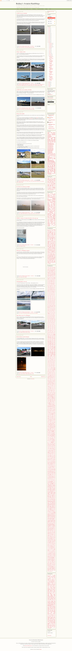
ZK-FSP (49, 445)
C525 (31, 84)
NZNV (54, 184)
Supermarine (51, 221)
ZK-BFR (52, 397)
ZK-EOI (49, 434)
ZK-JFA (49, 463)
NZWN (33, 47)
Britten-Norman (53, 200)
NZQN (26, 373)
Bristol (52, 199)
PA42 (54, 258)
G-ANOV (54, 314)
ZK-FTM (51, 445)
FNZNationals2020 (50, 152)
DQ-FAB (54, 305)
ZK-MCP (49, 486)
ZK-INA (51, 459)
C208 (27, 181)
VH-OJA (48, 373)
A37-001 (49, 278)
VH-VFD (54, 377)
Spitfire (54, 261)
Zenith (52, 224)
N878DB (54, 343)
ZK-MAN (19, 182)
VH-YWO (53, 389)
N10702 (50, 334)
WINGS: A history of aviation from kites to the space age (27, 218)
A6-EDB (51, 281)
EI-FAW (53, 309)
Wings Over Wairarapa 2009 (51, 170)
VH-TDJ (52, 376)
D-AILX (51, 302)
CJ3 (38, 84)
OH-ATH (50, 357)
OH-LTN (54, 359)
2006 (49, 85)
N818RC (52, 342)
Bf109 (48, 239)
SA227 (50, 260)
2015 (49, 36)
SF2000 (54, 260)
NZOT (53, 185)
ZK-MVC (49, 493)
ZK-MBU (54, 484)
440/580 (54, 229)
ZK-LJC (54, 477)
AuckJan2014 (53, 134)
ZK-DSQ (48, 420)
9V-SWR (53, 276)
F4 (48, 250)
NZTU (48, 187)
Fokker (48, 207)
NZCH (52, 181)
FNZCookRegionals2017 (50, 146)
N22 (51, 336)
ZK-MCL (52, 485)
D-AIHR (49, 302)
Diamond (49, 204)
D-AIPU (48, 303)
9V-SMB (48, 273)
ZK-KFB (54, 472)
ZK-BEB (48, 397)
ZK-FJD (49, 440)
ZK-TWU (33, 373)
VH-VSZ (51, 384)
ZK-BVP (49, 402)
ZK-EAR (51, 425)
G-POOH (54, 325)
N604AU (52, 339)
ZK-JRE (54, 469)
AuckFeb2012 (49, 134)
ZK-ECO (52, 427)
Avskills (37, 117)
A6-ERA (53, 282)
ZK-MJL (48, 489)
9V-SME (54, 273)
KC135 (52, 252)
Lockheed (51, 212)
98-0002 (53, 270)
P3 (51, 256)
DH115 (48, 246)
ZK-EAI (49, 424)
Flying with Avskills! (20, 113)
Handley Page (53, 209)
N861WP (52, 343)
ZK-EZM (29, 332)
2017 (49, 34)
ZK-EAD (48, 423)
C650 (48, 243)
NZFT (54, 182)
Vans (52, 223)
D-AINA (53, 302)
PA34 (51, 258)
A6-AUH (49, 280)
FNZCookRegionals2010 (51, 143)
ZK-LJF (52, 478)
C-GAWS (50, 296)
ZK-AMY (51, 394)
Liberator (48, 254)
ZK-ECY (51, 428)
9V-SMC (50, 273)
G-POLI (52, 325)
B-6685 (54, 289)
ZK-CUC (53, 412)
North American (52, 216)
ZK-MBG (52, 483)
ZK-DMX (50, 418)
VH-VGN (53, 380)
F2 (53, 249)
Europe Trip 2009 (51, 139)
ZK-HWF (50, 454)
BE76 (48, 238)
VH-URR (50, 377)
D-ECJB (51, 304)
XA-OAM (49, 392)
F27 (54, 249)
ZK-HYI (54, 454)
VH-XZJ (50, 387)
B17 (50, 234)
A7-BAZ (51, 284)
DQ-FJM (54, 306)
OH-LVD (48, 360)
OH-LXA (52, 360)
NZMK (52, 183)
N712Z (52, 341)
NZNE (48, 184)
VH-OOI (50, 373)
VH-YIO (52, 388)
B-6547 (51, 289)
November (50, 44)
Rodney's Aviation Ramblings (28, 3)
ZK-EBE (50, 426)
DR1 (54, 247)
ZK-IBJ (48, 456)
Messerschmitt (49, 214)
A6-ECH (51, 280)
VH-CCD (50, 368)
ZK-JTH (50, 470)
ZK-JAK (53, 461)
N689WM (50, 340)
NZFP (53, 182)
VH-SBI (50, 375)
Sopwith (48, 221)
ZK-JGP (49, 464)
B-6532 (49, 289)
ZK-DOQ (50, 419)
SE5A (52, 260)
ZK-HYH (52, 454)
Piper (27, 213)
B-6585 (53, 289)
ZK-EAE (51, 423)
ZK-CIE (48, 406)
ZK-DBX (52, 414)
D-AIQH (52, 303)
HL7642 (50, 329)
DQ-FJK (50, 306)
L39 (54, 252)
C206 (54, 241)
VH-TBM (48, 376)
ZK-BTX (53, 401)
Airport (19, 373)
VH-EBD (52, 369)
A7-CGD (50, 285)
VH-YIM (50, 388)
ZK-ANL (53, 394)
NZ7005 (54, 354)
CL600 (50, 244)
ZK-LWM (53, 480)
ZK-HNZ (52, 452)
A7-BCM (53, 284)
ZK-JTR (54, 470)
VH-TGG (54, 376)
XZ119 (52, 392)
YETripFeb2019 (49, 174)
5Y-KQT (52, 269)
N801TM (48, 342)
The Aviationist (50, 122)
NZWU (50, 188)
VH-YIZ (51, 389)
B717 (54, 235)
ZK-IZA (49, 461)
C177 (54, 240)
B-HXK (53, 291)
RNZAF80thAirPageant (51, 161)
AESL (48, 193)
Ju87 (49, 252)
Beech (23, 181)
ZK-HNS (49, 452)
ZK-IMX (50, 459)
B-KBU (48, 292)
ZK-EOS (51, 434)
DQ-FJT (51, 307)
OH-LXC (54, 360)
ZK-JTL (52, 470)
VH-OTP (54, 373)
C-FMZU (54, 294)
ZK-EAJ (52, 424)
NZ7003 (50, 354)
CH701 (53, 243)
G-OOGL (50, 325)
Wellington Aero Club (51, 128)
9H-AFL (20, 47)
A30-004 (50, 277)
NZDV (50, 182)
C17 (49, 240)
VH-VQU (50, 384)
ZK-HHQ (54, 449)
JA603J (50, 331)
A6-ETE (53, 283)
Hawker (49, 210)
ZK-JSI (48, 470)
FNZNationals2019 (50, 151)
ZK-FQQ (49, 444)
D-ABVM (52, 300)
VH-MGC (53, 371)
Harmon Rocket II (23, 373)
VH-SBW (52, 375)
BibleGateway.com (50, 94)
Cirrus (48, 202)
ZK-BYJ (51, 402)
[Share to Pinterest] (39, 180)
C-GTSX (54, 298)
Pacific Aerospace (50, 217)
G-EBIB (50, 320)
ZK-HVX (48, 454)
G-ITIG (53, 323)
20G (49, 229)
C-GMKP (48, 298)
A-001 (54, 276)
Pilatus (52, 218)
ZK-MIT (52, 488)
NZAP (48, 181)
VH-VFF (49, 378)
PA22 (51, 257)
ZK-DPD (54, 419)
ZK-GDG (48, 447)
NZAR (50, 181)
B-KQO (52, 292)
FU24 (54, 250)
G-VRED (52, 327)
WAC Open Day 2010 (51, 166)
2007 (49, 84)
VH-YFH (52, 387)
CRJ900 (54, 244)
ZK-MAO (36, 313)
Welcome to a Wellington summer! (23, 250)
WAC (31, 85)
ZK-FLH (50, 442)
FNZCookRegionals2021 (50, 148)
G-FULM (52, 323)
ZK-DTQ (52, 420)
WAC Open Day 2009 (51, 166)
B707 (53, 235)
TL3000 (50, 262)
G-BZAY (54, 318)
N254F (53, 336)
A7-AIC (49, 284)
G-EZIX (49, 322)
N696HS (54, 340)
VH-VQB (51, 383)
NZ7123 (54, 355)
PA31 (48, 258)
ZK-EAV (53, 425)
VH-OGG (50, 372)
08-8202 (50, 268)
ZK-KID (51, 473)
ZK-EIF (53, 430)
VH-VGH (50, 380)
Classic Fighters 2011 (51, 138)
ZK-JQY (50, 469)
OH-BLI (51, 358)
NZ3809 (54, 352)
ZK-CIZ (48, 407)
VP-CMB (53, 390)
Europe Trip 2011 (50, 140)
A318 (21, 47)
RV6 (48, 260)
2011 (49, 41)
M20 (49, 254)
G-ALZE (52, 314)
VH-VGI (51, 380)
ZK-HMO (50, 451)
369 (52, 229)
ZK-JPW (49, 468)
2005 (49, 86)
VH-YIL (48, 388)
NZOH (48, 185)
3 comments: (32, 372)
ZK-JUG (49, 471)
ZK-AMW (49, 394)
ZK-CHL (51, 405)
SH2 (50, 261)
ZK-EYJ (48, 438)
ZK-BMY (48, 399)
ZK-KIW (54, 473)
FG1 (53, 250)
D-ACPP (52, 301)
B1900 (52, 234)
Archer (19, 213)
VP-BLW (49, 390)
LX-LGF (50, 333)
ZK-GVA (52, 447)
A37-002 (51, 278)
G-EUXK (54, 321)
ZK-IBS (54, 456)
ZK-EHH (49, 430)
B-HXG (48, 291)
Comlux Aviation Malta (28, 47)
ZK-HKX (53, 450)
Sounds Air (31, 118)
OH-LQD (50, 359)
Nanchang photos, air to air (22, 281)
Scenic (40, 181)
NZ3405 (54, 350)
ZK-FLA (51, 441)
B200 (21, 181)
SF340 (48, 261)
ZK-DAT (54, 413)
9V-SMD (52, 273)
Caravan (29, 181)
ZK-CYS (48, 413)
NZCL (54, 181)
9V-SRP (51, 275)
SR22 (52, 261)
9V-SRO (49, 275)
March (50, 53)
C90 (51, 243)
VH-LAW (49, 371)
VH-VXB (52, 385)
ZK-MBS (50, 484)
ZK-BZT (53, 402)
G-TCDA (52, 326)
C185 (51, 241)
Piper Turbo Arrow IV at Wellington (23, 315)
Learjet (53, 211)
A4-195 (54, 278)
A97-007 (52, 285)
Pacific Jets (25, 85)
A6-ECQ (53, 280)
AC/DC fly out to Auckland (22, 13)
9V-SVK (53, 275)
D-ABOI (48, 300)
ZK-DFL (48, 416)
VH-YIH (54, 387)
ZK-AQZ (52, 395)
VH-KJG (53, 370)
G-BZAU (52, 318)
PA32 (49, 258)
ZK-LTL (49, 480)
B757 (53, 236)
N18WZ (48, 336)
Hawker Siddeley (52, 210)
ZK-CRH (50, 409)
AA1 (48, 233)
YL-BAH (54, 392)
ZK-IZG (51, 461)
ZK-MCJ (50, 485)
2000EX (20, 84)
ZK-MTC (48, 490)
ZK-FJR (51, 440)
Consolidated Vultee (52, 202)
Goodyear (49, 208)
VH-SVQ (54, 375)
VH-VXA (50, 385)
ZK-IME (51, 458)
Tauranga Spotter (50, 126)
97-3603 (52, 270)
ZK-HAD (54, 447)
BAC (49, 197)
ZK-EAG (53, 423)
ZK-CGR (53, 404)
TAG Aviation (28, 85)
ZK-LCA (50, 476)
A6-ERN (51, 283)
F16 (52, 249)
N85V (50, 343)
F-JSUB (53, 312)
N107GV (52, 334)
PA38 (25, 213)
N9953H (50, 345)
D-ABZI (54, 300)
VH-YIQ (54, 388)
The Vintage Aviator (51, 222)
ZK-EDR (53, 428)
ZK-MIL (48, 488)
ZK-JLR (54, 465)
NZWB (50, 187)
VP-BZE (51, 390)
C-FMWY (52, 294)
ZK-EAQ (48, 425)
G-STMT (50, 326)
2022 (49, 28)
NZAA (54, 180)
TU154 (51, 262)
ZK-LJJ (54, 478)
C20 (53, 241)
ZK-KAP (53, 471)
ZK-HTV (50, 453)
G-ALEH (50, 314)
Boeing (53, 198)
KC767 (53, 252)
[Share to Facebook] (39, 46)
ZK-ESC (51, 435)
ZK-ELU (49, 433)
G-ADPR (53, 313)
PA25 (52, 257)
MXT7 (53, 255)
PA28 (23, 213)
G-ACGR (51, 313)
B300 (48, 235)
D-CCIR (49, 304)
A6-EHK (51, 282)
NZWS (48, 188)
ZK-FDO (53, 439)
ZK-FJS (53, 440)
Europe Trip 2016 (52, 142)
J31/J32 (53, 251)
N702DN (50, 341)
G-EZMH (51, 322)
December (50, 43)
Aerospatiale (22, 84)
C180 (48, 241)
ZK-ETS (54, 436)
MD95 (48, 255)
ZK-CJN (52, 407)
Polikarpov (49, 219)
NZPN (36, 181)
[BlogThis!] (37, 46)
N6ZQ (48, 341)
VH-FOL (51, 370)
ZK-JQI (51, 468)
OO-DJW (51, 361)
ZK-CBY (50, 403)
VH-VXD (54, 385)
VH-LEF (51, 371)
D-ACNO (50, 301)
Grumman (54, 208)
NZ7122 (51, 355)
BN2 (54, 238)
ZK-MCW (53, 486)
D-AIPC (54, 302)
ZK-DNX (54, 418)
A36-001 (52, 277)
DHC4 (48, 247)
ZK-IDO (52, 457)
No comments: (32, 46)
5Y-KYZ (53, 269)
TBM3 (48, 262)
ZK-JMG (52, 466)
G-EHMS (52, 320)
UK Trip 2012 (50, 163)
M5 (52, 254)
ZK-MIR (50, 488)
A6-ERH (49, 283)
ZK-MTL (53, 491)
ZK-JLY (48, 466)
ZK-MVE (54, 493)
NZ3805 (50, 352)
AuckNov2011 (49, 135)
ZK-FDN (51, 439)
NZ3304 (54, 349)
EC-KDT (54, 307)
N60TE (54, 339)
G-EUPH (48, 321)
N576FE (50, 339)
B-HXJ (51, 291)
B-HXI (49, 291)
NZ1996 (54, 348)
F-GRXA (50, 312)
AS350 (25, 84)
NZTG (50, 186)
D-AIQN (54, 303)
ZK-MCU (51, 486)
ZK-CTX (53, 411)
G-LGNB (50, 324)
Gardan (51, 207)
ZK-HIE (48, 450)
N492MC (52, 338)
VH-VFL (54, 378)
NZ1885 (48, 347)
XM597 (51, 392)
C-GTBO (52, 298)
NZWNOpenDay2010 (50, 157)
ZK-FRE (51, 444)
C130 (50, 239)
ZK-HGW (52, 449)
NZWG (51, 187)
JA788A (50, 332)
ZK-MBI (54, 483)
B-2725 (50, 287)
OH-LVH (50, 360)
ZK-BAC (52, 396)
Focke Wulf (54, 206)
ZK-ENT (53, 433)
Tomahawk (29, 213)
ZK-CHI (49, 405)
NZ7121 (48, 355)
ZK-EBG (52, 426)
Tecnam (52, 222)
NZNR (51, 184)
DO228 (53, 247)
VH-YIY (50, 389)
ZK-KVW (48, 475)
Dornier (51, 204)
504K (48, 230)
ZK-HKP (52, 450)
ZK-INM (53, 459)
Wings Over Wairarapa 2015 (51, 172)
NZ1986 (50, 347)
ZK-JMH (54, 466)
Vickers (54, 223)
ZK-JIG (49, 465)
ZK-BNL (50, 399)
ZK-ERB (48, 435)
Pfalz (50, 218)
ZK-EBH (54, 426)
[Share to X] (38, 46)
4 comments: (32, 83)
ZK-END (51, 433)
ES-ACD (53, 311)
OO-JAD (53, 361)
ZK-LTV (51, 480)
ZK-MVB (54, 492)
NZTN (53, 186)
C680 (49, 243)
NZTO (54, 186)
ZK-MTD (51, 490)
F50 (51, 250)
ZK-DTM (50, 420)
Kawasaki (50, 211)
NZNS (34, 181)
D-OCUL (52, 305)
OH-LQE (52, 359)
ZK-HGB (50, 449)
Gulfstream (49, 209)
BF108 (50, 238)
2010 (49, 42)
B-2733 (54, 287)
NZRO (48, 186)
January (50, 55)
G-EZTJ (50, 323)
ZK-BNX (54, 399)
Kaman (48, 211)
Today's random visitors (21, 51)
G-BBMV (54, 316)
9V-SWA (48, 276)
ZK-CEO (50, 404)
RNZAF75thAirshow (51, 160)
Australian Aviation (51, 115)
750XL (50, 230)
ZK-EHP (51, 430)
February (50, 54)
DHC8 (50, 247)
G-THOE (54, 326)
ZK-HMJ (48, 451)
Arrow (19, 332)
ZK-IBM (52, 456)
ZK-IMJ (53, 458)
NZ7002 (48, 354)
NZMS (54, 183)
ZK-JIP (51, 465)
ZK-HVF (54, 453)
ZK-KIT (52, 473)
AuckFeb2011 (53, 133)
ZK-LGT (52, 477)
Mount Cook (19, 85)
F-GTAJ (51, 312)
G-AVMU (50, 316)
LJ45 (48, 253)
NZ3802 (48, 352)
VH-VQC (53, 383)
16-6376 (48, 269)
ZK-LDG (52, 476)
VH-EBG (54, 369)
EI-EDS (48, 309)
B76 (54, 236)
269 (50, 229)
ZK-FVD (48, 446)
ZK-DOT (52, 419)
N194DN (50, 336)
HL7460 (48, 329)
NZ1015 (54, 345)
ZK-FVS (52, 446)
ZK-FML (34, 213)
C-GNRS (50, 298)
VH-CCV (52, 368)
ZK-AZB (48, 396)
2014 (49, 37)
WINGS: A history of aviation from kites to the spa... (51, 68)
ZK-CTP (50, 411)
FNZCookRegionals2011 (51, 144)
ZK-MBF (50, 483)
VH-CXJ (54, 368)
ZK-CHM (53, 405)
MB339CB (54, 254)
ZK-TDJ (39, 213)
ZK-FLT (33, 85)
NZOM (51, 185)
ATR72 (28, 84)
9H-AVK (52, 271)
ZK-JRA (52, 469)
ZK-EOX (53, 434)
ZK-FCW (48, 439)
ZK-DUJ (54, 420)
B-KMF (50, 292)
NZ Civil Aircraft (50, 117)
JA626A (48, 332)
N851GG (48, 343)
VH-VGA (51, 379)
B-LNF (53, 292)
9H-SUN (54, 271)
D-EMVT (50, 305)
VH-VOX (52, 382)
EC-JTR (52, 307)
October (50, 45)
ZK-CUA (51, 412)
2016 (49, 35)
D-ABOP (50, 300)
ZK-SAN (22, 182)
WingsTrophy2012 (50, 173)
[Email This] (36, 46)
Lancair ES (53, 253)
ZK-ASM (54, 395)
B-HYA (54, 291)
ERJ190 (48, 249)
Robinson (51, 219)
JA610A (54, 331)
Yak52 (50, 263)
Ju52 (48, 252)
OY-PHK (53, 364)
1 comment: (32, 212)
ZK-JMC (50, 466)
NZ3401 (50, 350)
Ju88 (50, 252)
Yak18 (48, 263)
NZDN (48, 182)
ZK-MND (53, 489)
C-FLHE (50, 294)
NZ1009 (52, 345)
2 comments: (32, 244)
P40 (52, 256)
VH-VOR (50, 382)
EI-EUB (52, 309)
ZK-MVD (51, 493)
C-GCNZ (52, 296)
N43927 (50, 338)
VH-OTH (52, 373)
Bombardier (49, 199)
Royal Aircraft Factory (51, 219)
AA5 (49, 233)
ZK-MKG (51, 489)
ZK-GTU (50, 447)
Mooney (54, 214)
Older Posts (43, 376)
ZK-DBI (48, 414)
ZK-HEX (36, 85)
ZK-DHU (54, 416)
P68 (48, 257)
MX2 (51, 255)
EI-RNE (49, 311)
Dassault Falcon (41, 84)
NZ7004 (52, 354)
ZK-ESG (53, 435)
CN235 (52, 244)
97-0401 (49, 270)
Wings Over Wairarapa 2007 (51, 169)
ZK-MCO (38, 85)
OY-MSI (51, 364)
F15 (51, 249)
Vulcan (54, 262)
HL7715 (52, 329)
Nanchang (25, 313)
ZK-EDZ (50, 429)
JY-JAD (53, 332)
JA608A (52, 331)
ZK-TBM (41, 85)
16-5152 (54, 268)
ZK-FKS (49, 441)
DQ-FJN (49, 307)
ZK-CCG (53, 403)
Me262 (54, 255)
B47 (51, 235)
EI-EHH (50, 309)
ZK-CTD (54, 409)
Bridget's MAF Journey (51, 124)
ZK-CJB (50, 407)
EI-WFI (51, 311)
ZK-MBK (48, 484)
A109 (54, 230)
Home (31, 376)
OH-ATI (52, 357)
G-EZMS (53, 322)
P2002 (50, 256)
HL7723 (54, 329)
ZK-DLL (48, 418)
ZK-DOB (48, 419)
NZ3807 (52, 352)
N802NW (50, 342)
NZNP (50, 184)
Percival (49, 218)
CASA (48, 201)
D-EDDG (53, 304)
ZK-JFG (53, 463)
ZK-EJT (50, 431)
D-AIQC (50, 303)
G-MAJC (54, 324)
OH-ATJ (54, 357)
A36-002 (54, 277)
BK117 (53, 238)
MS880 (50, 255)
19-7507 (50, 269)
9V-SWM (50, 276)
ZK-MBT (52, 484)
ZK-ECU (48, 428)
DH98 (52, 246)
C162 (48, 240)
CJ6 (23, 313)
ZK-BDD (54, 396)
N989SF (48, 345)
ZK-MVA (51, 492)
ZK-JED (53, 462)
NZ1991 (54, 347)
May (49, 51)
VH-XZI (48, 387)
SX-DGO (50, 366)
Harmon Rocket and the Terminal (23, 336)
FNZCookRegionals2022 (50, 149)
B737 (49, 236)
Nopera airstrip (53, 188)
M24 (51, 254)
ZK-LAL (52, 475)
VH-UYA (52, 377)
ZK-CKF (54, 407)
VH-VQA (49, 383)
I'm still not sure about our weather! (23, 186)
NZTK (51, 186)
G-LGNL (52, 324)
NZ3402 (52, 350)
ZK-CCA (51, 403)
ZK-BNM (52, 399)
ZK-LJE (51, 478)
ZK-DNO (52, 418)
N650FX (48, 340)
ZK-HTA (48, 453)
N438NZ (48, 338)
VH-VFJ (51, 378)
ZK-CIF (51, 406)
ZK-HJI (50, 450)
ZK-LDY (54, 476)
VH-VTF (53, 384)
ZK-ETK (52, 436)
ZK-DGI (52, 416)
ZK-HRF (54, 452)
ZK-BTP (48, 401)
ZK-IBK (50, 456)
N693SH (52, 340)
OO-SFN (49, 362)
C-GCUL (54, 296)
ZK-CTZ (49, 412)
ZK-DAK (52, 413)
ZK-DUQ (48, 421)
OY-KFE (49, 364)
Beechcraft (53, 197)
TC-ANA (53, 366)
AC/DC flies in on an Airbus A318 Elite (24, 89)
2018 (49, 33)
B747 (51, 236)
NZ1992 (48, 348)
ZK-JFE (36, 213)
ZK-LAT (53, 475)
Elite (31, 47)
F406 (49, 250)
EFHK (54, 179)
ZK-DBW (50, 414)
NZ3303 (51, 349)
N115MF (54, 334)
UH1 (53, 262)
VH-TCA (50, 376)
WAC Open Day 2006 (51, 164)
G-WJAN (54, 327)
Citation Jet (36, 84)
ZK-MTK (52, 491)
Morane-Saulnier (49, 215)
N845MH (54, 342)
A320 (50, 232)
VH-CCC (48, 368)
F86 (52, 250)
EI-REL (53, 310)
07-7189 (48, 268)
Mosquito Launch (51, 156)
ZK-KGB (49, 473)
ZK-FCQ (54, 438)
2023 (49, 27)
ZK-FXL (54, 446)
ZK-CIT (54, 406)
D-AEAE (54, 301)
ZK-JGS (52, 464)
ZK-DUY (51, 421)
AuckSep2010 (50, 136)
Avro (48, 197)
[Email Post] (35, 46)
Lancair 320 (50, 253)
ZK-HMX (54, 451)
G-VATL (50, 327)
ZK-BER (50, 397)
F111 (50, 249)
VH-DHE (48, 369)
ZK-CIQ (53, 406)
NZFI (51, 182)
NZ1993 (50, 348)
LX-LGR (52, 333)
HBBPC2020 (49, 153)
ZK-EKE (52, 431)
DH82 (50, 246)
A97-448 (54, 285)
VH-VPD (54, 382)
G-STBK (48, 326)
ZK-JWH (51, 471)
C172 (29, 84)
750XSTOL (52, 230)
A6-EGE (49, 282)
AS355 (54, 233)
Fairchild (51, 206)
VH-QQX (48, 375)
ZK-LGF (50, 477)
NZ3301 (49, 349)
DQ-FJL (52, 306)
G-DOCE (48, 320)
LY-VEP (53, 333)
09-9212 (52, 268)
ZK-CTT (51, 411)
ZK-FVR (50, 446)
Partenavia (53, 217)
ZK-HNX (51, 452)
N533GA (48, 339)
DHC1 (54, 246)
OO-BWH (49, 361)
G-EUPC (54, 320)
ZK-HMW (52, 451)
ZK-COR (51, 408)
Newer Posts (19, 376)
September (50, 46)
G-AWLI (52, 316)
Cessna (33, 84)
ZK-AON (50, 395)
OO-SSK (53, 362)
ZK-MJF (54, 488)
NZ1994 (52, 348)
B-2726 (52, 287)
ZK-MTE (53, 490)
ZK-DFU (50, 416)
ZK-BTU (51, 401)
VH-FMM (48, 370)
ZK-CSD (52, 409)
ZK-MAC (52, 481)
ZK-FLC (53, 441)
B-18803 (48, 287)
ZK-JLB (52, 465)
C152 (54, 239)
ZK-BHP (54, 397)
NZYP (51, 188)
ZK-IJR (49, 458)
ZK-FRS (53, 444)
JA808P (52, 332)
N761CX (54, 341)
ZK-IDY (54, 457)
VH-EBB (50, 369)
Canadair (50, 201)
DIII (51, 247)
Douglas (54, 204)
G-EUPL (50, 321)
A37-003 (52, 278)
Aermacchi (51, 193)
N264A (54, 336)
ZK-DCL (54, 414)
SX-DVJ (51, 366)
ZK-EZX (52, 438)
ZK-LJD (48, 478)
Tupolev (51, 223)
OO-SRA (51, 362)
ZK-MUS (49, 492)
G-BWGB (50, 318)
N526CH (54, 338)
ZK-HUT (52, 453)
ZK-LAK (50, 475)
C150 (52, 239)
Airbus (23, 47)
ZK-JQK (53, 468)
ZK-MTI (49, 491)
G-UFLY (48, 327)
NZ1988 (52, 347)
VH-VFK (53, 378)
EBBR (52, 179)
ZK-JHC (53, 464)
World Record (53, 173)
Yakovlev (49, 224)
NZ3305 (48, 350)
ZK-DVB (53, 421)
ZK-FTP (53, 445)
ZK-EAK (53, 424)
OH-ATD (48, 357)
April (49, 52)
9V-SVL (54, 275)
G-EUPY (52, 321)
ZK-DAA (50, 413)
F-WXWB (49, 313)
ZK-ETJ (49, 436)
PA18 (49, 257)
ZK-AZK (50, 396)
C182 (50, 241)
